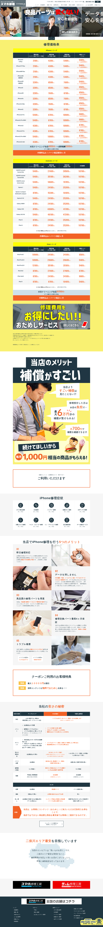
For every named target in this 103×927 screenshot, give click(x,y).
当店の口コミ (80, 5)
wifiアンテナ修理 (58, 919)
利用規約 (16, 921)
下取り (35, 910)
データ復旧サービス (78, 918)
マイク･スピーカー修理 (79, 911)
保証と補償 (72, 5)
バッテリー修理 (57, 914)
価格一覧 (49, 5)
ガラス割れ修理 (57, 910)
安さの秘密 (64, 5)
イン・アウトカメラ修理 (79, 913)
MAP (98, 1)
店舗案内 (42, 5)
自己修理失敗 (77, 915)
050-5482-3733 (62, 230)
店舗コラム (98, 5)
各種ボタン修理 (57, 916)
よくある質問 (89, 5)
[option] (51, 22)
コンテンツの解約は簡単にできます (51, 823)
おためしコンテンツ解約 (39, 914)
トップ (36, 5)
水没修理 (56, 912)
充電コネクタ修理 (78, 908)
